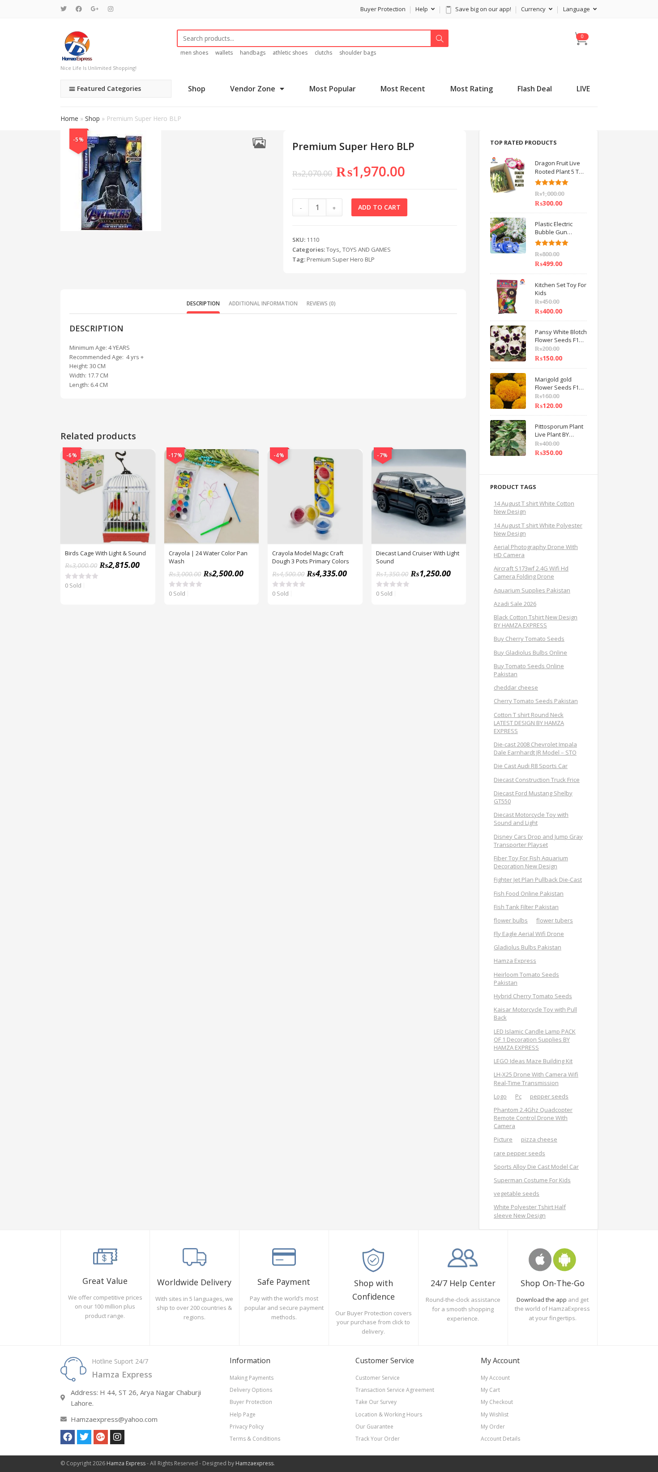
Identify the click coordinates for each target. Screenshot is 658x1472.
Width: (78, 375)
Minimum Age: (88, 347)
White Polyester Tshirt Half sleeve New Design (530, 1211)
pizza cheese (539, 1139)
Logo (500, 1096)
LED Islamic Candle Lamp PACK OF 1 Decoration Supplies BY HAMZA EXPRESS (535, 1039)
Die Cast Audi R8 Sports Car (531, 766)
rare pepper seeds (519, 1153)
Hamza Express (515, 961)
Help (422, 9)
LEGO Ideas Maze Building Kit (533, 1061)
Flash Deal (534, 88)
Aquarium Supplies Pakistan (532, 590)
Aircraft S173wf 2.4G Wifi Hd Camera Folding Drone (531, 572)
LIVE (583, 88)
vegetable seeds (516, 1193)
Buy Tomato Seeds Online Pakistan (529, 670)
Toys (332, 249)
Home (69, 118)
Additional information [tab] (263, 303)
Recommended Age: (97, 357)
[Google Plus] (94, 9)
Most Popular (332, 88)
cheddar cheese (516, 687)
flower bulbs (511, 920)
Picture (503, 1139)
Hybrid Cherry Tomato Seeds (533, 996)
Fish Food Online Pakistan (529, 893)
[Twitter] (65, 9)
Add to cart (379, 207)
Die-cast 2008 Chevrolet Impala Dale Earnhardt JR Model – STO (535, 748)
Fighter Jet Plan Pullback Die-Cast (538, 879)
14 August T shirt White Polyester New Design (538, 529)
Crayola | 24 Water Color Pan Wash (208, 557)
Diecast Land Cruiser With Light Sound (417, 557)
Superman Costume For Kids (532, 1180)
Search (440, 38)
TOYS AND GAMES (366, 249)
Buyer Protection (383, 9)
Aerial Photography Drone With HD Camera (536, 551)
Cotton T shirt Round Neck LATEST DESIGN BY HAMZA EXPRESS (529, 723)
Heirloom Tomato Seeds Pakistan (526, 978)
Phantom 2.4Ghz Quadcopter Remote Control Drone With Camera (533, 1118)
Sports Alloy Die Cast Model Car (536, 1167)
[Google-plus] (101, 1437)
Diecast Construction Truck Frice (537, 780)
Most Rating (471, 88)
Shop (196, 88)
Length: (79, 385)
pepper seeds (549, 1096)
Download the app (542, 1300)
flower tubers (554, 920)
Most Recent (402, 88)
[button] (259, 142)
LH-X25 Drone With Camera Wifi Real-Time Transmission (536, 1078)
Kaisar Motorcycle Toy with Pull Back (535, 1013)
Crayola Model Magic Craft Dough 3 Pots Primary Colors (310, 557)
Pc (518, 1096)
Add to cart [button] (144, 483)
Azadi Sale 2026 (515, 604)
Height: (79, 366)
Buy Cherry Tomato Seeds (529, 639)
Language (577, 9)
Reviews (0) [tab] (321, 303)
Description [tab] (203, 303)
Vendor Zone (252, 88)
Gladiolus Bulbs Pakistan (527, 947)
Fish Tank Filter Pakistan (526, 907)
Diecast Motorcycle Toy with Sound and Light (531, 819)
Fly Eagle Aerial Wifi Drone (529, 934)
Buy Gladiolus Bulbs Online (530, 652)
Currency (534, 9)
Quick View (144, 461)
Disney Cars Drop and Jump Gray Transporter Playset (538, 841)
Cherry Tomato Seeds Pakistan (536, 701)
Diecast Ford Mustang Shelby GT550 (533, 797)
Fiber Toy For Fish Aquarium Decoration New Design (531, 862)
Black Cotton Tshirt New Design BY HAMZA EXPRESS (535, 621)
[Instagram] (110, 9)
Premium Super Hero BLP (341, 259)
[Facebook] (78, 9)
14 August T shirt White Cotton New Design (534, 507)
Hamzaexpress (254, 1463)
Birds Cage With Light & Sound (105, 553)
